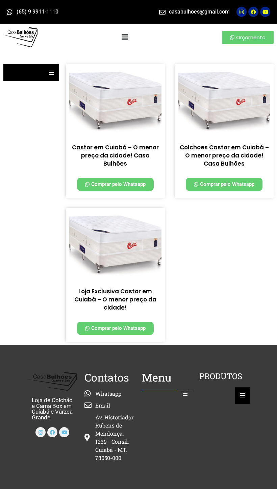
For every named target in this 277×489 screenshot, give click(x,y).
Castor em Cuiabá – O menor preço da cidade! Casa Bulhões (115, 155)
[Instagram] (241, 12)
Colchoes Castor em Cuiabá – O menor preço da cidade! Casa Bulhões (224, 155)
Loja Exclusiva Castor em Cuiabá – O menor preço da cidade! (115, 299)
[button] (125, 37)
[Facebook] (52, 432)
